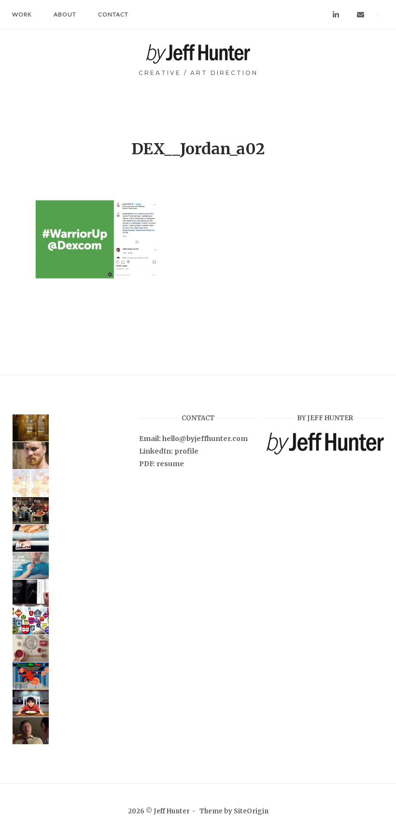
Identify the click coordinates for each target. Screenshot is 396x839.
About (65, 14)
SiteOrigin (251, 811)
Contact (113, 14)
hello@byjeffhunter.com (205, 438)
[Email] (360, 15)
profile (186, 451)
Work (22, 14)
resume (170, 463)
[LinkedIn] (336, 15)
